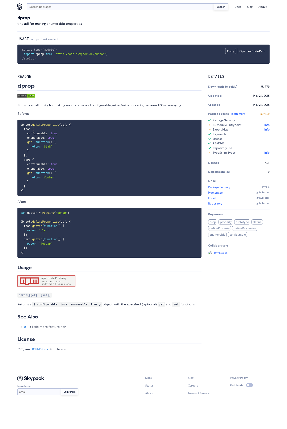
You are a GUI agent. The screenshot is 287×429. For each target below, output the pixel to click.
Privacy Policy (239, 378)
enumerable (217, 234)
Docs (237, 7)
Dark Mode (237, 385)
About (262, 7)
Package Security (219, 187)
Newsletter (24, 386)
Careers (193, 385)
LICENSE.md (40, 349)
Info (267, 125)
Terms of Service (198, 393)
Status (149, 385)
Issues (212, 198)
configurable (237, 234)
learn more (238, 114)
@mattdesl (221, 253)
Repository (215, 203)
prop (212, 222)
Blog (250, 7)
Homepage (215, 192)
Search (220, 6)
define (257, 222)
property (226, 222)
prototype (242, 222)
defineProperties (245, 228)
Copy (230, 51)
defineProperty (219, 228)
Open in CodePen (252, 51)
